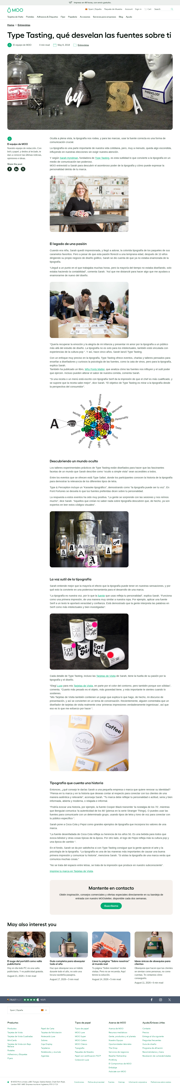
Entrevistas (24, 25)
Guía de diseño (149, 1044)
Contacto (146, 1028)
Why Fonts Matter (95, 369)
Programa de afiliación (152, 1048)
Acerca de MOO (116, 1028)
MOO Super (80, 1036)
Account (128, 9)
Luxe (60, 685)
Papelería (72, 17)
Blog (121, 17)
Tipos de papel (82, 1028)
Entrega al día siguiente (153, 1036)
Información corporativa (138, 1082)
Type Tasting (102, 158)
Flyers (10, 1058)
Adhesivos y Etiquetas (17, 1054)
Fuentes (111, 1082)
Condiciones (79, 1082)
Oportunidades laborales (120, 1044)
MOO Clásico (81, 1044)
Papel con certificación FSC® (88, 1056)
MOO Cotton (81, 1040)
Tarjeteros (45, 1048)
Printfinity (113, 1060)
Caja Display (46, 1044)
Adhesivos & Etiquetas (47, 17)
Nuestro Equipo (116, 1040)
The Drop (113, 1048)
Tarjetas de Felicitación (51, 1032)
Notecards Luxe (48, 1036)
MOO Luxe (80, 1032)
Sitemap (121, 1082)
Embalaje (113, 1067)
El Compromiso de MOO (120, 1063)
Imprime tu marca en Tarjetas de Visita (71, 871)
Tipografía (79, 1048)
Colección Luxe (82, 1060)
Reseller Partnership (117, 1056)
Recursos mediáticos (118, 1032)
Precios (145, 1032)
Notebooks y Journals (51, 1052)
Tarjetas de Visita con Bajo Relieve (19, 1045)
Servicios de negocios (119, 1052)
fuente (101, 595)
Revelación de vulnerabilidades (156, 1056)
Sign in (138, 9)
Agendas (45, 1056)
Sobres (44, 1040)
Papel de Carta (47, 1028)
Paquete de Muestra (113, 9)
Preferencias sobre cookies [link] (161, 1082)
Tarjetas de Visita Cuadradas (20, 1036)
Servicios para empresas (104, 17)
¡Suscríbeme (111, 906)
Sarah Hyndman (69, 158)
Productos (11, 1028)
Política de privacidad (96, 1082)
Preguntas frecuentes (151, 1040)
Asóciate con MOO (117, 1071)
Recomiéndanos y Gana (153, 1052)
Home (10, 25)
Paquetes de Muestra (84, 1052)
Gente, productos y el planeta (122, 1036)
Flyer (63, 17)
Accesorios (85, 17)
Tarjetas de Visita (15, 17)
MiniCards (12, 1040)
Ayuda (129, 17)
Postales (30, 17)
